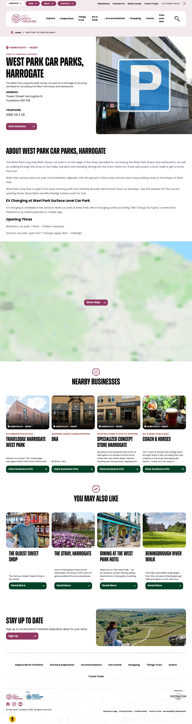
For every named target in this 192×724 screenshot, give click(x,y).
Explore (51, 19)
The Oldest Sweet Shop (24, 557)
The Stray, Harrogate (72, 554)
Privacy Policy (126, 711)
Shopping (135, 19)
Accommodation (115, 19)
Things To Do (154, 665)
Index (18, 33)
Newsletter (104, 4)
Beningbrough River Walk (163, 557)
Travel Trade (151, 4)
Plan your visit (161, 18)
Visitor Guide (134, 4)
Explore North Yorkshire (29, 665)
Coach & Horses (157, 440)
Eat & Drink (95, 18)
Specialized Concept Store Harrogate (115, 442)
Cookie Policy (140, 711)
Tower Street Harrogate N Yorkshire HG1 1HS (24, 98)
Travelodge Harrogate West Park (26, 442)
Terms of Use (155, 711)
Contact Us (119, 4)
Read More (18, 585)
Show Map (93, 302)
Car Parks (32, 54)
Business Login (110, 711)
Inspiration (67, 19)
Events (150, 19)
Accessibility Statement (174, 711)
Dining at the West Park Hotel (116, 557)
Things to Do (82, 18)
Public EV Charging (15, 54)
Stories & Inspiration (62, 665)
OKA (55, 440)
